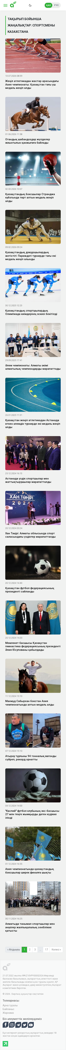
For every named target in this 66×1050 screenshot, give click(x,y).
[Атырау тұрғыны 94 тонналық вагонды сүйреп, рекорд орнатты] (33, 731)
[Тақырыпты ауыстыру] (30, 5)
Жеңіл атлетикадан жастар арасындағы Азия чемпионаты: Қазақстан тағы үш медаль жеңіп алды (32, 84)
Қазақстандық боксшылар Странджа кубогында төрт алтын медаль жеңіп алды (30, 198)
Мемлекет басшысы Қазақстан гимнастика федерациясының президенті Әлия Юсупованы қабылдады (33, 646)
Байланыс (8, 1009)
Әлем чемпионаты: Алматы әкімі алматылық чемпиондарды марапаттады (33, 367)
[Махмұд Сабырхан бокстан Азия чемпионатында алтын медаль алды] (33, 676)
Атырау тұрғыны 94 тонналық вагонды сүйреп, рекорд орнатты (30, 758)
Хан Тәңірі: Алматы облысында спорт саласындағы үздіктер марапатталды (30, 535)
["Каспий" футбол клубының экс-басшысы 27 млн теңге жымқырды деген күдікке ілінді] (33, 786)
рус (56, 5)
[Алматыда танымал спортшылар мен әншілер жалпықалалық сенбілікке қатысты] (33, 899)
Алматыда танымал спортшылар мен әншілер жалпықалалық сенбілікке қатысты (30, 927)
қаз (48, 5)
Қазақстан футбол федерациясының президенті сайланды (29, 590)
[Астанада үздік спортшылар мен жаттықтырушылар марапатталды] (33, 453)
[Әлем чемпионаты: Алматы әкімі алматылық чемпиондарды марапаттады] (33, 340)
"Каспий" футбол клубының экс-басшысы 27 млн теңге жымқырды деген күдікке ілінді (32, 814)
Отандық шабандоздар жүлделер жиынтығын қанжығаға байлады (27, 141)
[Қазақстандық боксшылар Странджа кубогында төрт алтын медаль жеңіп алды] (33, 169)
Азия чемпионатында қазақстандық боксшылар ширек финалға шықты (29, 870)
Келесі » (56, 949)
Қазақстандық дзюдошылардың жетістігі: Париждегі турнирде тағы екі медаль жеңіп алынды (30, 256)
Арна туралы (10, 1005)
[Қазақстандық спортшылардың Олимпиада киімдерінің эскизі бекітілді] (33, 285)
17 (46, 949)
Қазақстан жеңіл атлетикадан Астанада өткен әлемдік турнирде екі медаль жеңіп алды (32, 424)
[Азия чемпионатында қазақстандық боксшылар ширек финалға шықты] (33, 844)
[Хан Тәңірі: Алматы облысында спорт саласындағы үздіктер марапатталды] (33, 508)
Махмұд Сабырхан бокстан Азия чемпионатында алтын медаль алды (29, 703)
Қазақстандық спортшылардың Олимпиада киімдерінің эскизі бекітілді (31, 312)
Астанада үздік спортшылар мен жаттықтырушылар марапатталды (28, 480)
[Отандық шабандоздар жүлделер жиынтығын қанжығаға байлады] (33, 114)
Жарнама (8, 1012)
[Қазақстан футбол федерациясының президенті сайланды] (33, 563)
